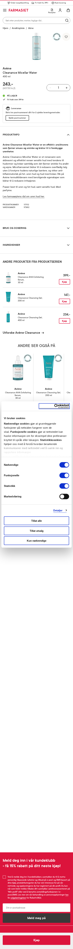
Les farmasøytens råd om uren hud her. (23, 196)
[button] (36, 46)
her (66, 895)
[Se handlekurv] (68, 10)
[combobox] (36, 20)
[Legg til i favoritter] (66, 37)
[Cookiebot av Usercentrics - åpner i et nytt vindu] (54, 406)
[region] (36, 46)
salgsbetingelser (18, 898)
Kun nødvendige (36, 540)
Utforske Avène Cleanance (21, 333)
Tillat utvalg (36, 530)
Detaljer (58, 510)
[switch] (64, 475)
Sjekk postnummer (17, 118)
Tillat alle (36, 520)
